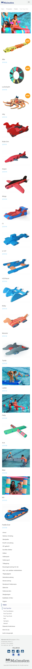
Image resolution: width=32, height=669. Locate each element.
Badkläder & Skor (8, 598)
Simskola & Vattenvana (9, 584)
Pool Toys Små (7, 613)
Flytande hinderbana (9, 626)
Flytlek (16, 9)
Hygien (5, 601)
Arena (4, 532)
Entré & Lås (6, 630)
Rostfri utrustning (8, 543)
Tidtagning (6, 563)
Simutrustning (7, 581)
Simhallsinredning (8, 577)
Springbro (6, 621)
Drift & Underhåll (8, 633)
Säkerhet (5, 587)
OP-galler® (6, 546)
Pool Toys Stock (7, 616)
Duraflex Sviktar (7, 549)
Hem (2, 9)
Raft (4, 618)
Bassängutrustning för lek (10, 567)
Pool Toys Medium (8, 611)
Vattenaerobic (7, 591)
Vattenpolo (6, 556)
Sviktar (5, 553)
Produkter (9, 9)
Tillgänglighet (7, 574)
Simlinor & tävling (8, 536)
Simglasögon (6, 594)
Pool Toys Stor (7, 608)
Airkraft (5, 623)
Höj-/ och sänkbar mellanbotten (12, 570)
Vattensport (6, 560)
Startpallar (6, 539)
